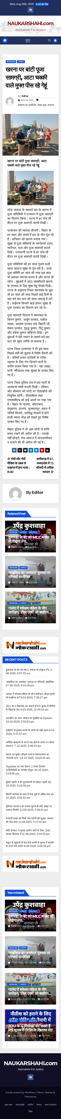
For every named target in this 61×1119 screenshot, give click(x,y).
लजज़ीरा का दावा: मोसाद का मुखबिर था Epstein (29, 718)
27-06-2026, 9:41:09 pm (24, 963)
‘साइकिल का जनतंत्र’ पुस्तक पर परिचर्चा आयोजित (29, 574)
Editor (25, 96)
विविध (30, 1111)
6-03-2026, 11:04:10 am (24, 1036)
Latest (21, 62)
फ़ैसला (39, 1105)
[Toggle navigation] (27, 40)
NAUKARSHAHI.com (30, 23)
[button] (49, 40)
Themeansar (30, 1096)
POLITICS (33, 532)
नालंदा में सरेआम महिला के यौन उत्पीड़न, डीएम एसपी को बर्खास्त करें (28, 612)
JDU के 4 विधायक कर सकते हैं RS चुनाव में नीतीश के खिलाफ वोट (30, 1028)
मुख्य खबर (8, 1105)
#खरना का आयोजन (27, 105)
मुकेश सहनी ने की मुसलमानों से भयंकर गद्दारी (26, 782)
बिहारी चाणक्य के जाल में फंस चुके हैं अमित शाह (28, 794)
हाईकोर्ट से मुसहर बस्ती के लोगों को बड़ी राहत (27, 730)
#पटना (51, 105)
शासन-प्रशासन (50, 1105)
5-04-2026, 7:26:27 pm (23, 999)
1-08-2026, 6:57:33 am (23, 926)
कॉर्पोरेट (30, 1105)
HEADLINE (11, 62)
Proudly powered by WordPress (21, 1092)
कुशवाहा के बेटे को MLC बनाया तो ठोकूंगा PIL (28, 539)
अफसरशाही (20, 1105)
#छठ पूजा (41, 105)
